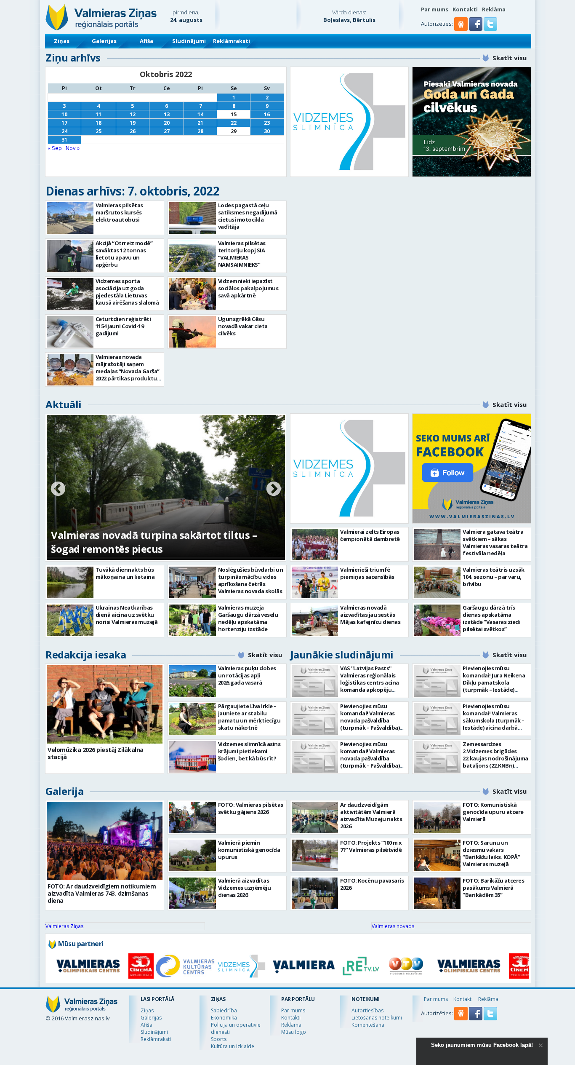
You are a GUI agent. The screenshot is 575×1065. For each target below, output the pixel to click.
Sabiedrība (224, 1010)
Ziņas (61, 41)
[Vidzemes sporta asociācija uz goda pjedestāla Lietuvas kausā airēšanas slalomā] (70, 294)
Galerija (64, 791)
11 (98, 114)
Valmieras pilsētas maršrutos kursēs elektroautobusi (119, 212)
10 (64, 114)
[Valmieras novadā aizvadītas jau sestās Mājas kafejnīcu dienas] (315, 620)
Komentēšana (367, 1024)
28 (200, 131)
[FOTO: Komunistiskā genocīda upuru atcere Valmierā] (437, 817)
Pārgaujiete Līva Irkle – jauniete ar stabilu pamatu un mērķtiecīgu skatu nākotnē (249, 716)
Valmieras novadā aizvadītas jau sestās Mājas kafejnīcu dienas (370, 615)
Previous (58, 489)
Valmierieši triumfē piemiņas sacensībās (367, 573)
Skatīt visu (509, 58)
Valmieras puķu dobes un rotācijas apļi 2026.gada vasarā (247, 675)
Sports (218, 1039)
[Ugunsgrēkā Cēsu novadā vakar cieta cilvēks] (192, 332)
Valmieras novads (393, 926)
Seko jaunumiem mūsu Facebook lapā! (482, 1045)
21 (200, 122)
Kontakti (465, 9)
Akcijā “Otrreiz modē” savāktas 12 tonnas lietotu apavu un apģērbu (124, 253)
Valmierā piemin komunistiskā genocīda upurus (249, 850)
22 (234, 122)
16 (267, 114)
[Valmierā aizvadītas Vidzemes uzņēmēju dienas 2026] (192, 893)
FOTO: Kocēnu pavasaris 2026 (372, 884)
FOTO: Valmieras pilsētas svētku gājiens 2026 (250, 808)
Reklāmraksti (231, 41)
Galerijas (104, 41)
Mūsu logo (293, 1032)
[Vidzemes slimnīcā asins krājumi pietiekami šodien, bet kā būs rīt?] (192, 757)
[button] (476, 28)
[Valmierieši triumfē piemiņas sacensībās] (315, 582)
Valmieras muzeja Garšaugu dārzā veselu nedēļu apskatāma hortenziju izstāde (248, 618)
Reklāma (494, 9)
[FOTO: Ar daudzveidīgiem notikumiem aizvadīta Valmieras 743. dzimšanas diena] (104, 840)
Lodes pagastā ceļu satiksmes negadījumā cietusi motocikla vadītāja (247, 215)
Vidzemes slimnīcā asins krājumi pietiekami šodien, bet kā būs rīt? (249, 751)
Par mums (434, 9)
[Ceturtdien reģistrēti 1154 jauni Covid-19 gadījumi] (70, 332)
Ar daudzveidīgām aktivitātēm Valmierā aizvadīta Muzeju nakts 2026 (371, 815)
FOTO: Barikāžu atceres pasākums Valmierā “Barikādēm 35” (493, 888)
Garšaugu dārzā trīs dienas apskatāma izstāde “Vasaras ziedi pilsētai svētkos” (491, 618)
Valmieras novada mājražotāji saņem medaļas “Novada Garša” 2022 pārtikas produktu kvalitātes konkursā (128, 371)
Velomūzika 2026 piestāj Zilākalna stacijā (96, 753)
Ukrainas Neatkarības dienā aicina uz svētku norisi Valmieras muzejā (127, 615)
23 (267, 122)
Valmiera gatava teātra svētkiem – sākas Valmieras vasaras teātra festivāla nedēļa (495, 542)
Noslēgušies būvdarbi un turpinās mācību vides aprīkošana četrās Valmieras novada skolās (250, 580)
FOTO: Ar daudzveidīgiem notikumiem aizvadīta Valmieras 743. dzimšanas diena (102, 893)
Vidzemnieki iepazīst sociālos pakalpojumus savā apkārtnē (248, 288)
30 (267, 131)
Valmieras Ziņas (64, 926)
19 (133, 122)
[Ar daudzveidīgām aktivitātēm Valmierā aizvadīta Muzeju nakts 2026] (315, 817)
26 (133, 131)
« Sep (55, 148)
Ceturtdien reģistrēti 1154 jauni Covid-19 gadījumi (123, 326)
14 (200, 114)
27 (167, 131)
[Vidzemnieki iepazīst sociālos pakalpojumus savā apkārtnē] (192, 294)
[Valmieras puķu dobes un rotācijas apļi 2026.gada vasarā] (192, 681)
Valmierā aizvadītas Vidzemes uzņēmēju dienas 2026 (244, 888)
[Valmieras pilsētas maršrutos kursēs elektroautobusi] (70, 218)
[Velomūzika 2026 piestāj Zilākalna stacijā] (104, 704)
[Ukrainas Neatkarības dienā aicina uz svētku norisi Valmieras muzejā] (70, 620)
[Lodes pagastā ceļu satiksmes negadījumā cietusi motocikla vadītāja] (192, 218)
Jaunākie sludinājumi (342, 654)
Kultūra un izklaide (232, 1046)
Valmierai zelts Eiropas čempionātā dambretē (370, 535)
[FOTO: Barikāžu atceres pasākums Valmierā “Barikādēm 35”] (437, 893)
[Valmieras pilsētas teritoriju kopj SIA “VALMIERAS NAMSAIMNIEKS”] (192, 256)
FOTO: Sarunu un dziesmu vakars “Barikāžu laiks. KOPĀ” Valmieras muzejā (491, 853)
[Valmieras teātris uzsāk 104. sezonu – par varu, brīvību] (437, 582)
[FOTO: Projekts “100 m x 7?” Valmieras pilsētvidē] (315, 855)
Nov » (73, 148)
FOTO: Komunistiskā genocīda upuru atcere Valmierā (493, 812)
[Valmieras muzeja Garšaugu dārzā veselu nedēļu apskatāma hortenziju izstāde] (192, 620)
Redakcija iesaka (85, 654)
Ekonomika (224, 1017)
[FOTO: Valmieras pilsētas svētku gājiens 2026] (192, 817)
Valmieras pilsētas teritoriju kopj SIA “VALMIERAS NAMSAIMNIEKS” (242, 253)
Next (273, 489)
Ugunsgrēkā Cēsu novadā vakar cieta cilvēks (243, 326)
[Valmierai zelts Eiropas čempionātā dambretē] (315, 544)
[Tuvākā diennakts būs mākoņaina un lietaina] (70, 582)
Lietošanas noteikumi (376, 1017)
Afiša (146, 41)
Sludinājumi (189, 41)
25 (98, 131)
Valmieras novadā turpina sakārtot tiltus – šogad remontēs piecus (154, 542)
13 (167, 114)
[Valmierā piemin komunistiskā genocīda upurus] (192, 855)
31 (64, 139)
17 (64, 122)
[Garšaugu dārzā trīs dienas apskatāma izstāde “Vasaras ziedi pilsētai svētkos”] (437, 620)
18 (98, 122)
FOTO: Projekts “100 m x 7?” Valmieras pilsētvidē (371, 846)
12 (133, 114)
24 (64, 131)
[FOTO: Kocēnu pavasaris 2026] (315, 893)
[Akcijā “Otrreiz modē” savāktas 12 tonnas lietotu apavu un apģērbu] (70, 256)
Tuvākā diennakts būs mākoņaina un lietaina (125, 573)
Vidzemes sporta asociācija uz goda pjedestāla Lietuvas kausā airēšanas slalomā (127, 291)
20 (167, 122)
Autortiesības (367, 1010)
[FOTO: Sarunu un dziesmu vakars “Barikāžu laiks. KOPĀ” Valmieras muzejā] (437, 855)
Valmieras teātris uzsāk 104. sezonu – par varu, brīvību (493, 577)
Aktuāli (63, 404)
